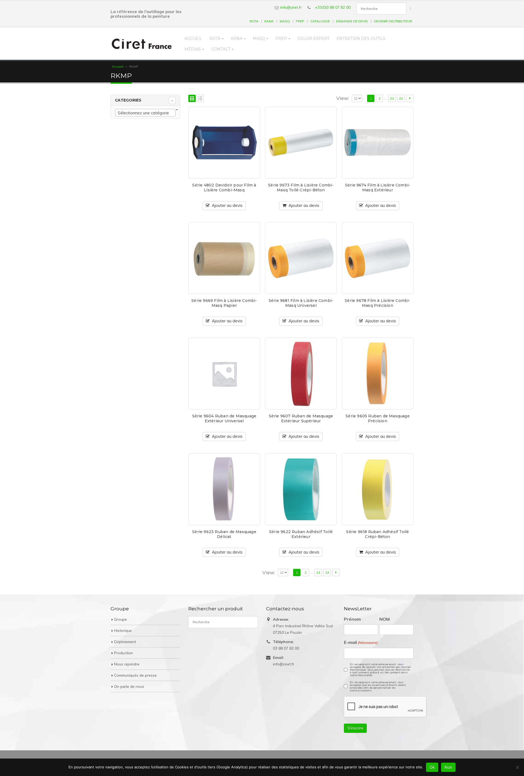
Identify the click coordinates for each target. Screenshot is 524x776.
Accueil (193, 38)
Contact (220, 49)
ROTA (254, 21)
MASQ (285, 21)
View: (342, 98)
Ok (432, 767)
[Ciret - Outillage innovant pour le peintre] (142, 43)
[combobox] (145, 113)
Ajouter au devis (227, 205)
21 (392, 98)
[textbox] (145, 113)
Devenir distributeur (393, 21)
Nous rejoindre (126, 664)
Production (123, 652)
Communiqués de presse (135, 675)
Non (448, 767)
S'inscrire (355, 728)
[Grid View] (192, 98)
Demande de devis (352, 21)
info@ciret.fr (291, 7)
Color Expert (313, 38)
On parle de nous (129, 686)
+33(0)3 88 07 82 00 (332, 7)
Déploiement (125, 641)
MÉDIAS (192, 49)
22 (401, 98)
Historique (123, 630)
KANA (269, 21)
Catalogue (320, 21)
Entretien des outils (361, 38)
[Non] (517, 767)
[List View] (200, 98)
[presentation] (385, 707)
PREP (300, 21)
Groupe (120, 619)
